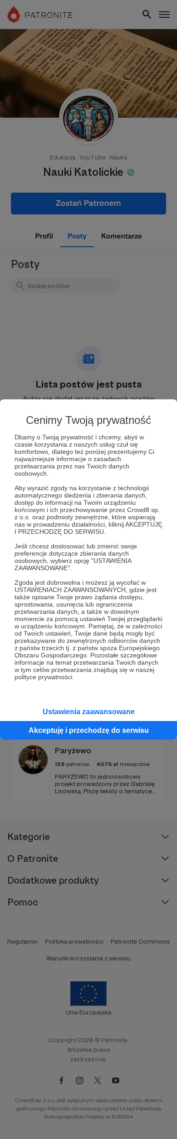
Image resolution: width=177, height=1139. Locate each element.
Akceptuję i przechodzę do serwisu (89, 730)
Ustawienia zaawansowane (89, 712)
